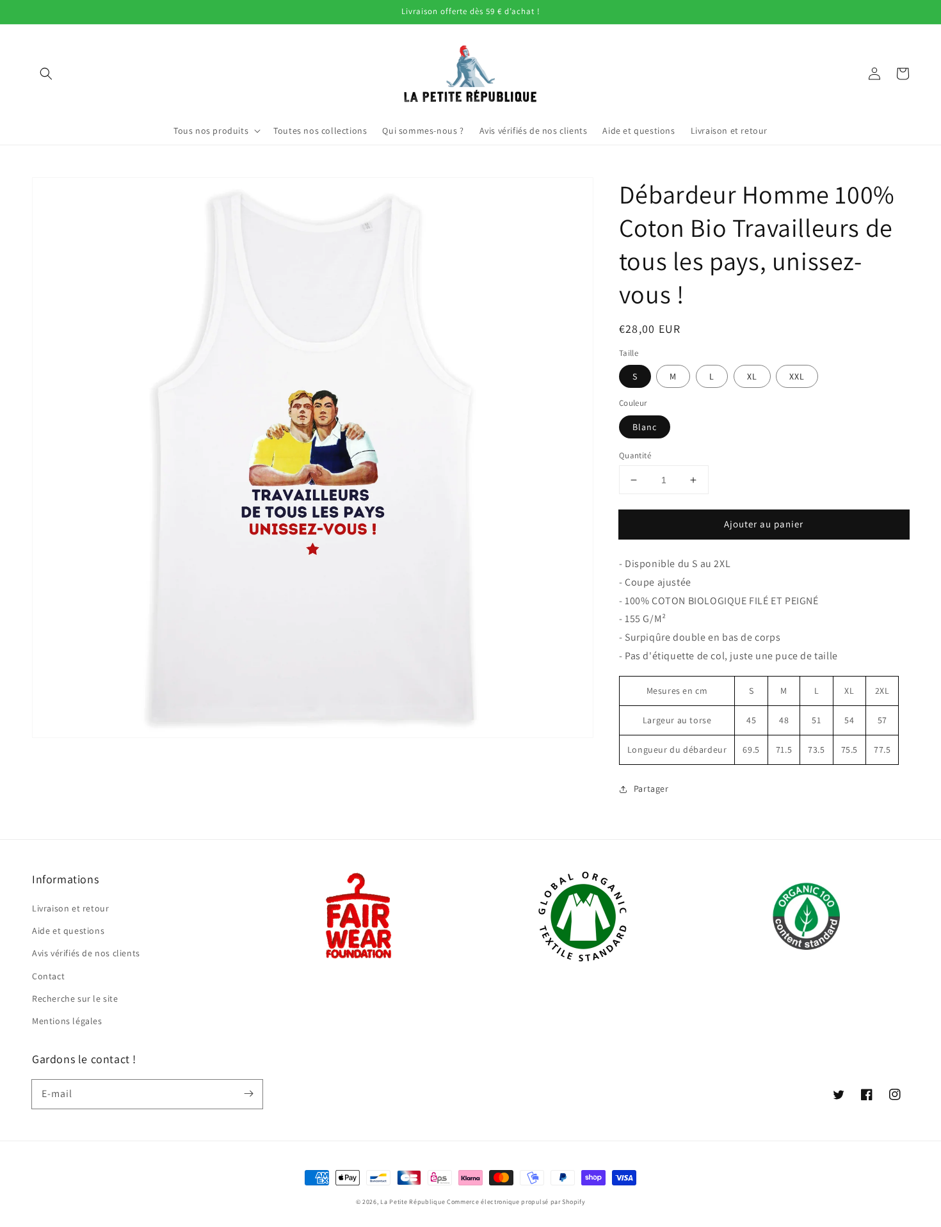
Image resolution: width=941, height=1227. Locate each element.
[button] (46, 74)
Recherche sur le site (75, 998)
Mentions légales (67, 1021)
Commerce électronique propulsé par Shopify (516, 1202)
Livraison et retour (70, 908)
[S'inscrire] (248, 1094)
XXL (797, 376)
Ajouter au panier (763, 524)
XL (752, 376)
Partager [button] (651, 788)
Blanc (644, 427)
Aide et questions (68, 930)
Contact (48, 976)
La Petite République (412, 1202)
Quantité (635, 455)
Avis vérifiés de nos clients (86, 953)
